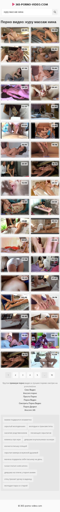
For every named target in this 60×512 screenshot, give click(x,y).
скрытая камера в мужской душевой (21, 452)
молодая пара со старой (16, 485)
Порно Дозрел (30, 406)
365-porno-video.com (31, 4)
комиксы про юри (12, 439)
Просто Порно (30, 396)
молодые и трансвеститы (41, 426)
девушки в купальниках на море (39, 439)
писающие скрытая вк (41, 433)
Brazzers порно (30, 393)
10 (52, 375)
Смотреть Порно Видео (30, 403)
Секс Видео (30, 390)
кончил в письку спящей (15, 446)
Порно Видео (30, 400)
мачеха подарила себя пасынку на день (23, 459)
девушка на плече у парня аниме (20, 472)
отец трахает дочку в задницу (18, 479)
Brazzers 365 (30, 410)
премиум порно (17, 383)
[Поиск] (55, 12)
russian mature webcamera (15, 466)
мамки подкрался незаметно (18, 419)
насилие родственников (15, 433)
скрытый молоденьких (14, 426)
